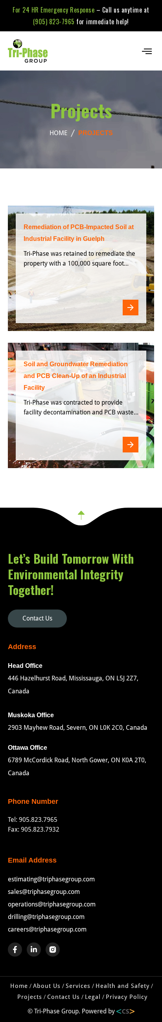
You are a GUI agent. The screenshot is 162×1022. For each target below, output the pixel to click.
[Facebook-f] (15, 949)
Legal (93, 996)
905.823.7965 (38, 819)
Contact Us (63, 996)
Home (19, 985)
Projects (29, 996)
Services (78, 985)
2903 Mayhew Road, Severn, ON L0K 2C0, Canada (77, 727)
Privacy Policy (126, 996)
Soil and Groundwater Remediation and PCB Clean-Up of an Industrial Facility (76, 376)
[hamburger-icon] (146, 51)
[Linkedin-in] (34, 949)
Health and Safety (122, 985)
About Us (47, 985)
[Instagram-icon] (53, 949)
